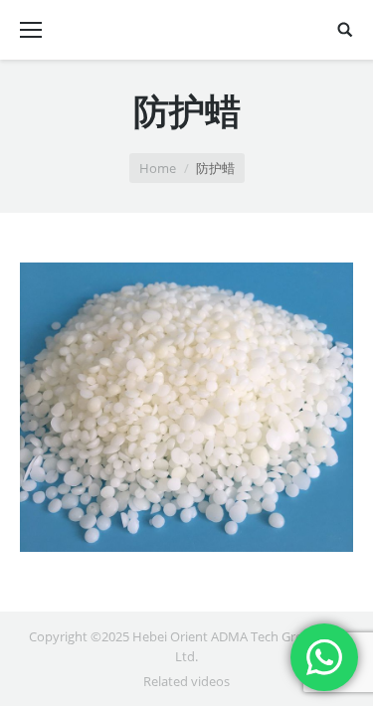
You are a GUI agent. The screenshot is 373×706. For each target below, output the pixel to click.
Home (157, 168)
